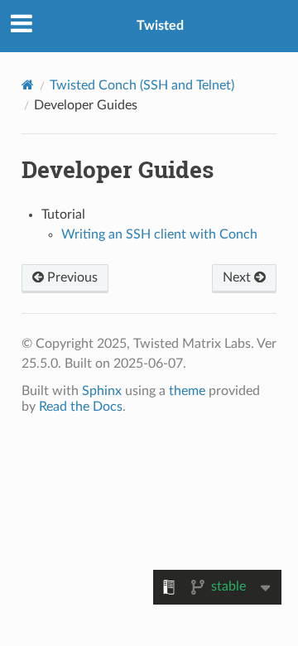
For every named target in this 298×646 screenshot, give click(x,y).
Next (238, 277)
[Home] (28, 85)
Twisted (160, 25)
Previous (71, 277)
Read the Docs (81, 406)
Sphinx (102, 391)
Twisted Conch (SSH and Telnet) (142, 85)
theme (187, 391)
